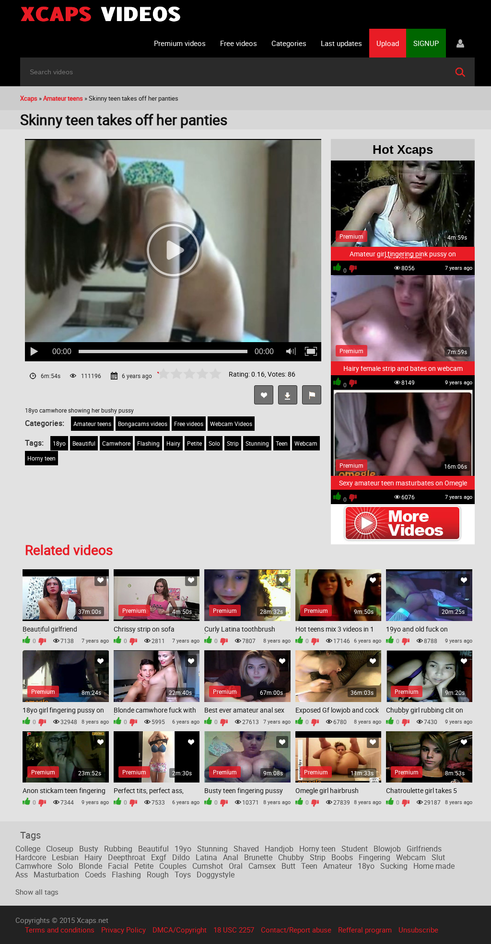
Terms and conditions (59, 929)
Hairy (173, 443)
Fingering (374, 857)
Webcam (305, 443)
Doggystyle (215, 874)
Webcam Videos (231, 423)
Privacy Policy (123, 929)
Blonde (90, 866)
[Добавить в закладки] (100, 580)
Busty (88, 848)
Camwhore (116, 443)
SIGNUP (426, 43)
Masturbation (56, 874)
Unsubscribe (418, 929)
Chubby (291, 857)
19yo (183, 848)
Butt (288, 866)
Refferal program (365, 929)
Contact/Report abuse (296, 929)
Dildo (181, 857)
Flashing (148, 443)
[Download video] (287, 394)
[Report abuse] (311, 394)
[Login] (460, 43)
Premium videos (180, 43)
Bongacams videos (142, 423)
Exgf (158, 857)
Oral (236, 866)
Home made (434, 866)
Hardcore (30, 857)
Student (354, 848)
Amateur (337, 866)
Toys (183, 874)
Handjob (279, 848)
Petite (194, 443)
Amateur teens (92, 423)
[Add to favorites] (263, 394)
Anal (230, 857)
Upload (387, 43)
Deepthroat (126, 857)
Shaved (246, 848)
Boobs (342, 857)
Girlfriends (424, 848)
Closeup (59, 848)
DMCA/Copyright (179, 929)
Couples (173, 866)
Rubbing (118, 848)
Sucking (394, 866)
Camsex (262, 866)
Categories (288, 43)
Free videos (238, 43)
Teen (282, 443)
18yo (59, 443)
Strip (233, 443)
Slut (438, 857)
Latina (206, 857)
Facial (118, 866)
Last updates (341, 43)
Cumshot (207, 866)
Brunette (258, 857)
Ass (21, 874)
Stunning (257, 443)
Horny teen (41, 458)
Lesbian (65, 857)
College (27, 848)
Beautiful (83, 443)
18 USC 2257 (233, 929)
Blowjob (387, 848)
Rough (158, 874)
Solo (214, 443)
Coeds (95, 874)
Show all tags (36, 892)
